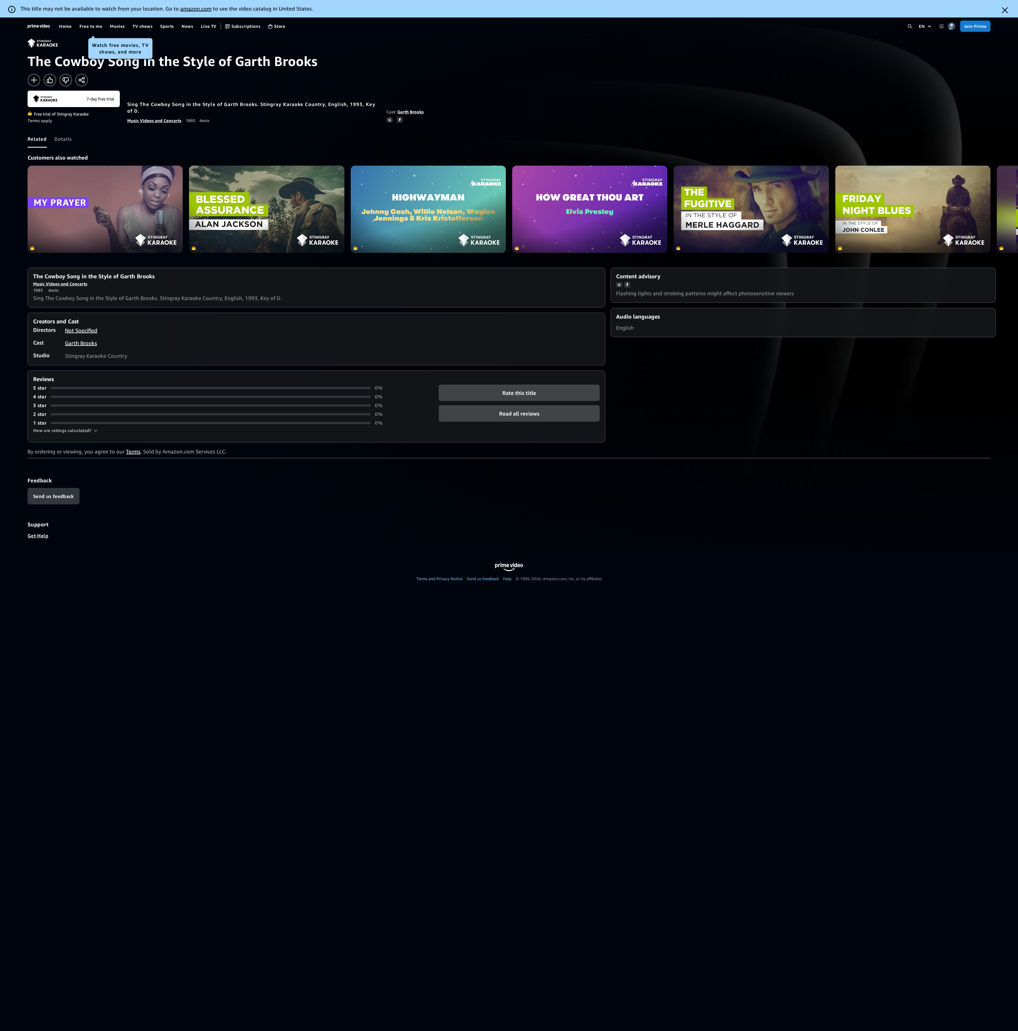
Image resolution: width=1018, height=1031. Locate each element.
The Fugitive (751, 209)
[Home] (39, 26)
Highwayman (428, 209)
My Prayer (105, 209)
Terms (133, 451)
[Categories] (941, 26)
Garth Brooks (410, 111)
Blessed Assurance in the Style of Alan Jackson (266, 209)
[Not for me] (65, 80)
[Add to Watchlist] (34, 80)
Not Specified (81, 330)
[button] (65, 430)
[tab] (37, 139)
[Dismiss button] (1005, 10)
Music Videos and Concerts (154, 120)
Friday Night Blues (912, 209)
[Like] (49, 80)
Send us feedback (483, 578)
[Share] (81, 80)
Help (507, 578)
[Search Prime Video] (910, 26)
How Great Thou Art (589, 209)
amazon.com (196, 9)
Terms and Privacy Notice (439, 578)
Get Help (38, 536)
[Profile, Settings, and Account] (952, 26)
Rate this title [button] (519, 393)
